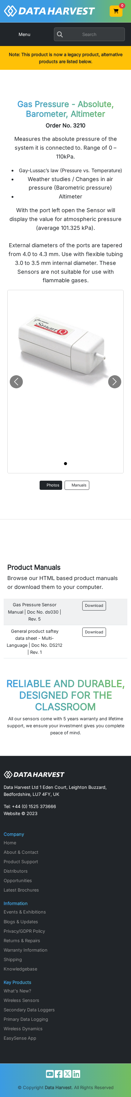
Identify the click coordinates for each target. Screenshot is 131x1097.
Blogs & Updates (21, 921)
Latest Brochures (21, 889)
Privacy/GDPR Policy (24, 931)
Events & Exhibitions (25, 911)
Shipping (13, 959)
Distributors (16, 871)
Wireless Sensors (21, 1000)
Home (10, 842)
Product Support (21, 861)
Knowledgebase (20, 968)
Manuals (78, 485)
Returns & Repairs (22, 940)
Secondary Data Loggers (29, 1009)
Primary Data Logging (26, 1019)
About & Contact (21, 852)
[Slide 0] (65, 463)
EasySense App (20, 1038)
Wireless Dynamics (23, 1028)
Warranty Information (26, 950)
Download (94, 605)
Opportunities (18, 880)
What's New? (17, 990)
